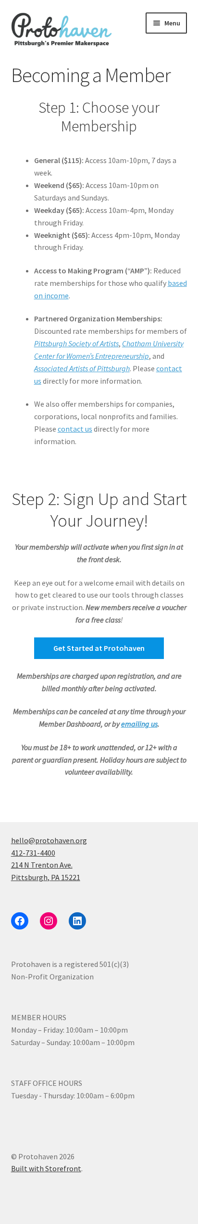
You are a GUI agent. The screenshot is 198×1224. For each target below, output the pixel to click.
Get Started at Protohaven (99, 648)
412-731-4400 (33, 853)
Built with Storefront (46, 1168)
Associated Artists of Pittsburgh (82, 368)
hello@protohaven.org (49, 840)
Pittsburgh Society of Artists (76, 343)
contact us (75, 429)
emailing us (139, 724)
